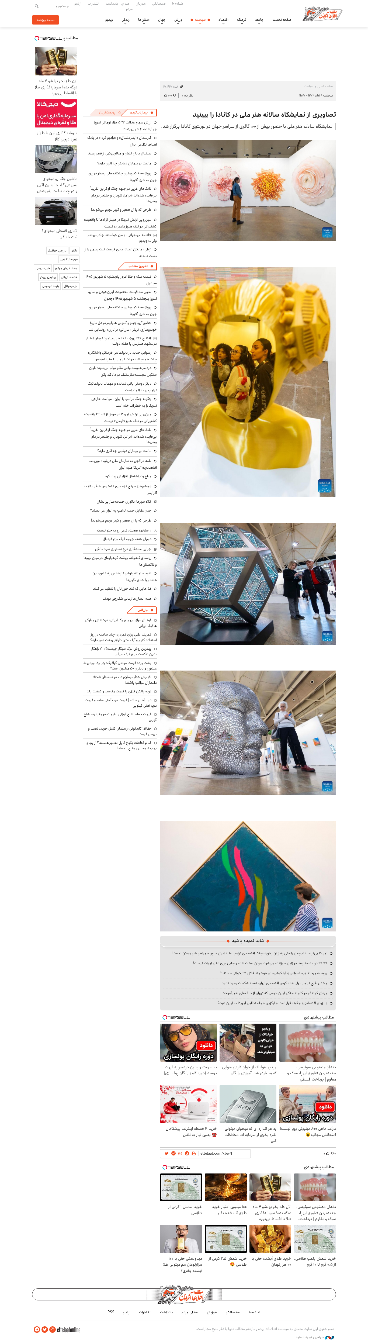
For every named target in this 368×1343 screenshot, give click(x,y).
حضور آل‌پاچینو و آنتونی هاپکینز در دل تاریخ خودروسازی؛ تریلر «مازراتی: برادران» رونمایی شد (123, 326)
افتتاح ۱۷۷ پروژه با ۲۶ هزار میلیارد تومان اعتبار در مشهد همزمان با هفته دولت (121, 341)
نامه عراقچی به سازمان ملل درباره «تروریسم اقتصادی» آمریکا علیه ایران (123, 464)
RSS (110, 1312)
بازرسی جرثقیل (57, 250)
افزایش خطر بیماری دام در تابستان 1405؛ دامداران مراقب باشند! (125, 679)
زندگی (125, 19)
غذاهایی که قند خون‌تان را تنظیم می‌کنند (122, 589)
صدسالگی (159, 3)
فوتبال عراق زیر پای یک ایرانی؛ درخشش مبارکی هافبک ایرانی (121, 623)
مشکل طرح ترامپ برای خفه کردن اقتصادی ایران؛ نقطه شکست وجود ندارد (274, 983)
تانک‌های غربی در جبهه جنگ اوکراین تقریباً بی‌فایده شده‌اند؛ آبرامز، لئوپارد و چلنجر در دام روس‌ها (124, 195)
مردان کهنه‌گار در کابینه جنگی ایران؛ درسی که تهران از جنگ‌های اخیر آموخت (274, 993)
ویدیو (109, 19)
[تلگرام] (37, 1329)
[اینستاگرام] (52, 1329)
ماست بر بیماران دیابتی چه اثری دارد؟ (124, 163)
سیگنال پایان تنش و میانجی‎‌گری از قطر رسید (119, 153)
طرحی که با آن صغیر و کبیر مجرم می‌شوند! (121, 210)
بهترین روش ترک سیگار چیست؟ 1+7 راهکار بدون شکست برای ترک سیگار (124, 651)
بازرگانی (142, 610)
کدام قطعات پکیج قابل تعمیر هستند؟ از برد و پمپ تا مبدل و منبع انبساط (121, 745)
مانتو (74, 250)
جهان (162, 19)
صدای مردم (127, 6)
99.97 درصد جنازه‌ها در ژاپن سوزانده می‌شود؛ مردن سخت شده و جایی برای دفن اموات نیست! (260, 963)
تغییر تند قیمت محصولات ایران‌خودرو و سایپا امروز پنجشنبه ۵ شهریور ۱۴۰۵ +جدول (122, 295)
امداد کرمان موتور (66, 268)
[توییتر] (44, 1329)
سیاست (200, 19)
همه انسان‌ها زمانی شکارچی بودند (127, 599)
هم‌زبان (141, 3)
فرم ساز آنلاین (69, 259)
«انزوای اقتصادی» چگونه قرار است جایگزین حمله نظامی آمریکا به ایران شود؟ (272, 1003)
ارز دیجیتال (71, 286)
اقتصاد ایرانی (69, 277)
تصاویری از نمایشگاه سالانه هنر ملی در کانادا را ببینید (264, 115)
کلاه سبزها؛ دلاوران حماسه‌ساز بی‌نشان (124, 502)
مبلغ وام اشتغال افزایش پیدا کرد (128, 476)
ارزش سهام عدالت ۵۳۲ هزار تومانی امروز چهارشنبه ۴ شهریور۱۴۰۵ (125, 125)
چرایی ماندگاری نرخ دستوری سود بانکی (123, 549)
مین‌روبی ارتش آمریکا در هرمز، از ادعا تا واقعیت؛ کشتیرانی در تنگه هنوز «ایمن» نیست (120, 223)
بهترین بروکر (48, 277)
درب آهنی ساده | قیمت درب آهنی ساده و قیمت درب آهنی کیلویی (121, 703)
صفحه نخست (281, 19)
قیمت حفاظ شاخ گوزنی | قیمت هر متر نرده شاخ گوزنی (120, 717)
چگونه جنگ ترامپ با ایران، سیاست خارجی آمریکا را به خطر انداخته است (124, 402)
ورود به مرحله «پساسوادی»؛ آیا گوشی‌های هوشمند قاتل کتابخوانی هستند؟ (273, 973)
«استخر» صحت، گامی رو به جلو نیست (124, 530)
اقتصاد (223, 19)
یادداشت (112, 3)
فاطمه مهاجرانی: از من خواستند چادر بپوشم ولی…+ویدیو (122, 237)
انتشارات (93, 3)
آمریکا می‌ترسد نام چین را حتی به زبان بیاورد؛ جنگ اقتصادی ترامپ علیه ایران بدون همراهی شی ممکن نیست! (249, 953)
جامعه (259, 19)
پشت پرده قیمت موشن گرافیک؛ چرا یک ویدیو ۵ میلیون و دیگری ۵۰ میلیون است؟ (120, 665)
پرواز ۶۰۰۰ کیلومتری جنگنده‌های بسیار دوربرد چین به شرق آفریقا (122, 176)
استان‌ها (144, 19)
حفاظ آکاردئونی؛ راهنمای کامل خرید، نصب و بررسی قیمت (122, 731)
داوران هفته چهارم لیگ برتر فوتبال (127, 539)
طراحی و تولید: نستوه (310, 1337)
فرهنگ (242, 19)
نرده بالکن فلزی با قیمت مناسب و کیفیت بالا (119, 691)
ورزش (178, 19)
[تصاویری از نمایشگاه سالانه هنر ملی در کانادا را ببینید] (248, 190)
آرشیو (77, 3)
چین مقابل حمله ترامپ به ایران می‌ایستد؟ (120, 510)
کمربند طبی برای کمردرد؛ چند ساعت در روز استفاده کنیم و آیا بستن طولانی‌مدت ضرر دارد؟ (123, 637)
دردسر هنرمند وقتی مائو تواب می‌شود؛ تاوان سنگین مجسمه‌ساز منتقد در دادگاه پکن (123, 371)
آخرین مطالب (138, 266)
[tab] (142, 112)
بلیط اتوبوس (50, 286)
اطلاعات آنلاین (322, 13)
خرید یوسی (43, 268)
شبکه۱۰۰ (177, 3)
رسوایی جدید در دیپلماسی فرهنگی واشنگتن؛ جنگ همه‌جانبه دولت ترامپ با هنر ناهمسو (122, 356)
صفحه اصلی (325, 86)
